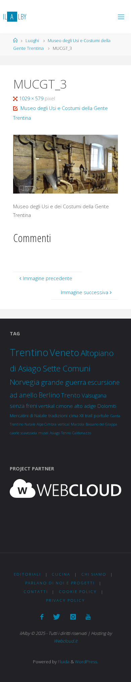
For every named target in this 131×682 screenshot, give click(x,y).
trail (88, 416)
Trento (70, 395)
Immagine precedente (47, 278)
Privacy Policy (65, 600)
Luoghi (32, 40)
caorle (14, 433)
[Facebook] (41, 616)
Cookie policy (78, 591)
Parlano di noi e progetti (60, 582)
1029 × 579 (32, 98)
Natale (30, 424)
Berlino (49, 395)
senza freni (23, 406)
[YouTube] (88, 616)
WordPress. (86, 662)
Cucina (61, 574)
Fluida (63, 662)
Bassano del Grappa (101, 424)
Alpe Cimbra (46, 424)
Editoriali (27, 574)
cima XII (76, 416)
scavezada (28, 433)
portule (101, 416)
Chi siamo (93, 574)
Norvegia (25, 382)
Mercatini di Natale (28, 416)
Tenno (66, 433)
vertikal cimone (55, 406)
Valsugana (94, 395)
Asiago (55, 433)
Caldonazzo (81, 433)
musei (43, 433)
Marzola (77, 424)
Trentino (29, 352)
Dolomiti (106, 406)
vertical (64, 424)
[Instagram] (73, 616)
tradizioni (58, 416)
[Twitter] (56, 616)
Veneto (64, 352)
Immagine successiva (84, 292)
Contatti (36, 591)
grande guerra (63, 382)
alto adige (85, 406)
